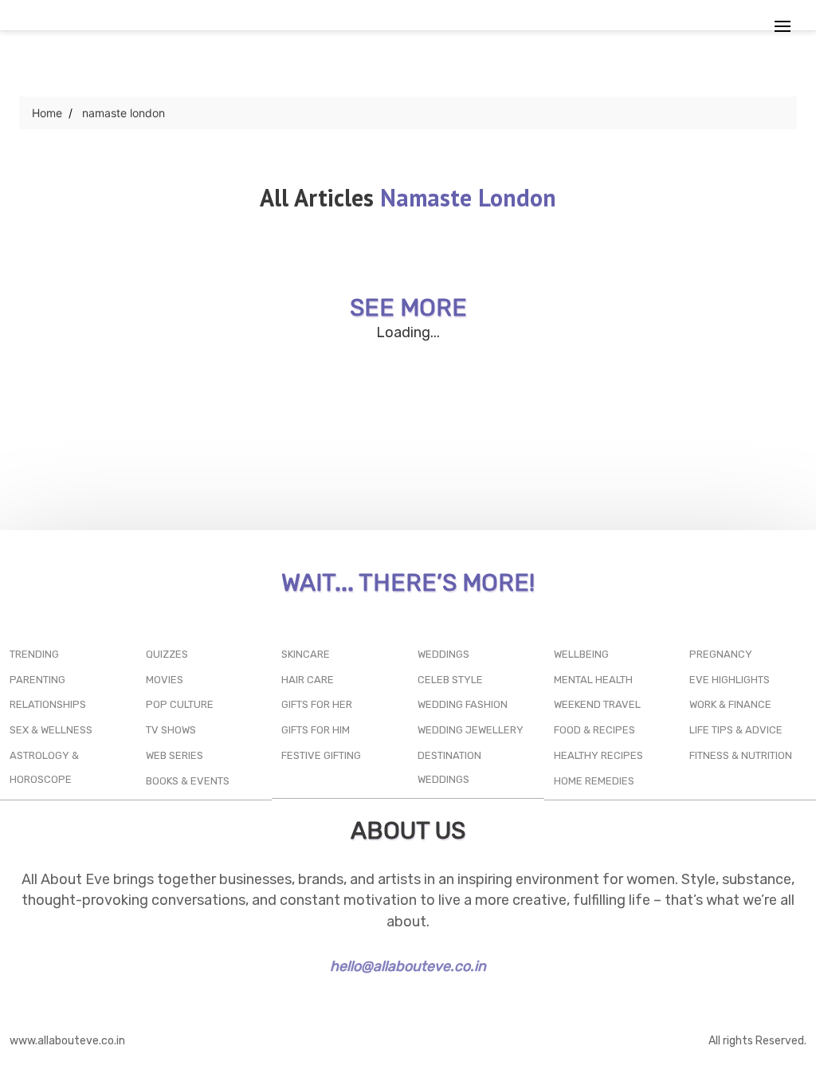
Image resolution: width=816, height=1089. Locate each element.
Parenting (37, 680)
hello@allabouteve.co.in (408, 966)
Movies (164, 680)
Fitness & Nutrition (740, 755)
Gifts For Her (316, 704)
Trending (34, 654)
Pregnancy (720, 654)
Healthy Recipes (598, 755)
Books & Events (188, 781)
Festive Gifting (321, 755)
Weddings (443, 654)
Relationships (48, 704)
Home (47, 113)
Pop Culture (180, 704)
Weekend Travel (597, 704)
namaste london (123, 113)
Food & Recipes (594, 730)
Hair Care (307, 680)
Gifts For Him (315, 730)
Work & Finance (730, 704)
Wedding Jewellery (471, 730)
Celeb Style (450, 680)
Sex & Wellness (51, 730)
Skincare (305, 654)
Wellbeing (581, 654)
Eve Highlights (729, 680)
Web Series (174, 755)
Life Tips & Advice (736, 730)
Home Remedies (594, 781)
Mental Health (593, 680)
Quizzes (167, 654)
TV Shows (171, 730)
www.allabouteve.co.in (67, 1041)
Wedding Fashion (463, 704)
